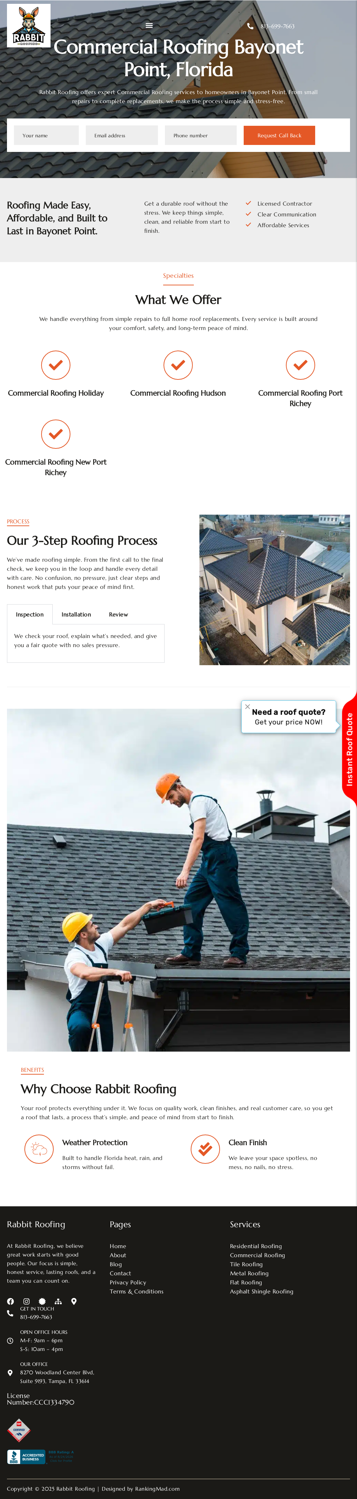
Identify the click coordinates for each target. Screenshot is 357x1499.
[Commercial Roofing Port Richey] (300, 365)
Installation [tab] (76, 614)
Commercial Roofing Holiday (56, 393)
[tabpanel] (86, 643)
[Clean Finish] (205, 1149)
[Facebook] (10, 1301)
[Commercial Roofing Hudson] (178, 365)
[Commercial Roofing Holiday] (55, 365)
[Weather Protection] (39, 1149)
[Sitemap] (58, 1301)
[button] (149, 25)
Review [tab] (118, 614)
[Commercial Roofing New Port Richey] (55, 434)
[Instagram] (26, 1301)
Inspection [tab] (30, 614)
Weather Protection (95, 1142)
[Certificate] (42, 1301)
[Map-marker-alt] (73, 1301)
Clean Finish (248, 1142)
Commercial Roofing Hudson (178, 393)
